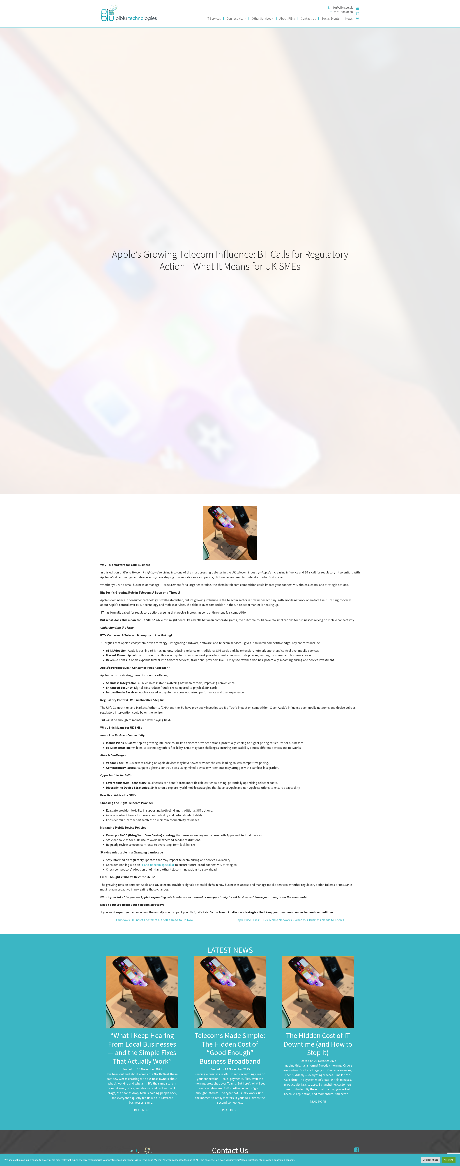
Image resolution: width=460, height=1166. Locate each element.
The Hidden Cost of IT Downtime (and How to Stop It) (318, 1044)
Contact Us (308, 19)
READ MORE (142, 1110)
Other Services (261, 19)
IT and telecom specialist (157, 865)
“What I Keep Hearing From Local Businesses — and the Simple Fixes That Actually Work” (142, 1048)
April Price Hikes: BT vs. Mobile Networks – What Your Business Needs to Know (290, 920)
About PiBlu (287, 19)
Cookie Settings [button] (430, 1159)
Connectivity (235, 19)
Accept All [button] (448, 1159)
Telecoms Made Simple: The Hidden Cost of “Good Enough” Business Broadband (230, 1048)
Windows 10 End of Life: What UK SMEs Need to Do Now (155, 920)
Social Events (330, 19)
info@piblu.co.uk (342, 8)
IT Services (213, 19)
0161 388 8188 (343, 12)
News (349, 19)
